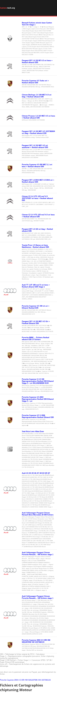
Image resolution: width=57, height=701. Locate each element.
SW (39, 680)
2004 (16, 680)
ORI (22, 680)
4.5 (19, 680)
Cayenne (10, 680)
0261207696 (33, 680)
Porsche (3, 680)
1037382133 (46, 680)
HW (26, 680)
